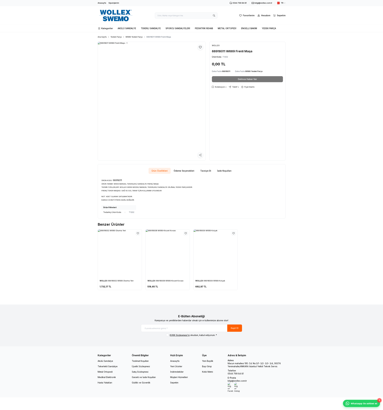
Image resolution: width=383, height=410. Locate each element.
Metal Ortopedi (105, 371)
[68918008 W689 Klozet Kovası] (168, 253)
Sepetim (174, 382)
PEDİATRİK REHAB (204, 28)
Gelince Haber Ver (247, 79)
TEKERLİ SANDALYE (151, 28)
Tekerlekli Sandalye (108, 366)
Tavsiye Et (205, 170)
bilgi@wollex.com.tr (237, 381)
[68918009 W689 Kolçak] (215, 253)
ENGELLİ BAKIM (249, 28)
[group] (152, 101)
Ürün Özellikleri (160, 170)
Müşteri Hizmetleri (179, 377)
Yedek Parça (116, 37)
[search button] (214, 15)
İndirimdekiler (177, 371)
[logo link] (116, 15)
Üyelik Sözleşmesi (141, 366)
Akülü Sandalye (105, 361)
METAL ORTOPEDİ (227, 28)
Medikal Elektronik (107, 377)
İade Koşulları (224, 170)
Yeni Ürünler (176, 366)
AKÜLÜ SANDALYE (127, 28)
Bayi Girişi (207, 366)
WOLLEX (104, 281)
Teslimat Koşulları (140, 361)
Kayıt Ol (234, 328)
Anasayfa (102, 3)
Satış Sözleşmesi (140, 371)
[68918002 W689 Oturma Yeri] (120, 253)
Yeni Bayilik (207, 361)
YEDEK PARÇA (269, 28)
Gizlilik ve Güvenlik (141, 382)
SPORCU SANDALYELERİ (178, 28)
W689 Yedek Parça (134, 37)
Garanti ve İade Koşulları (144, 377)
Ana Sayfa (102, 37)
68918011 (226, 71)
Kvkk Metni (207, 371)
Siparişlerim (114, 3)
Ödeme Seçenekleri (184, 170)
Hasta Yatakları (105, 382)
